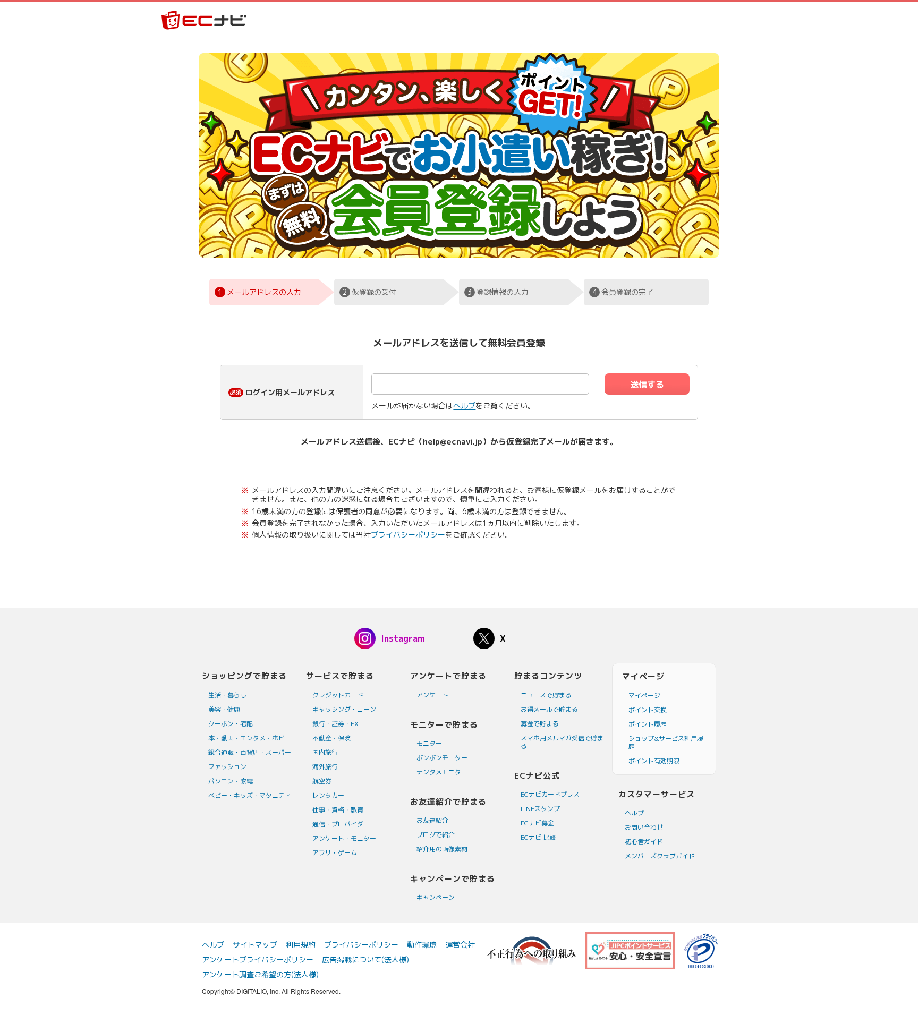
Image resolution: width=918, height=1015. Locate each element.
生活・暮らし (227, 695)
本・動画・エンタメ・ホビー (249, 738)
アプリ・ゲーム (334, 852)
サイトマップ (255, 945)
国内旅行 (325, 752)
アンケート (432, 695)
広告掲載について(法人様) (365, 959)
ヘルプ (464, 405)
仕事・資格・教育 (337, 809)
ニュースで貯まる (546, 695)
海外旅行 (325, 766)
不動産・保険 (331, 738)
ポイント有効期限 (653, 760)
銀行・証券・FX (335, 723)
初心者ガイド (644, 841)
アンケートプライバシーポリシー (257, 959)
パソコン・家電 (230, 781)
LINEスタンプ (540, 808)
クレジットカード (337, 695)
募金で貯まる (540, 723)
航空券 (322, 781)
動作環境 (422, 945)
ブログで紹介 (435, 834)
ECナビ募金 (537, 823)
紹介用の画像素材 (442, 849)
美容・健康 (224, 709)
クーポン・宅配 (230, 723)
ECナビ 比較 (538, 837)
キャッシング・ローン (344, 709)
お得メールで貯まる (549, 709)
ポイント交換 (647, 709)
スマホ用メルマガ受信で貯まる (562, 741)
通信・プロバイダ (337, 824)
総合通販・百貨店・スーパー (249, 752)
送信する (647, 384)
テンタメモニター (442, 772)
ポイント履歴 (647, 724)
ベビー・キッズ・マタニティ (249, 795)
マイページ (644, 695)
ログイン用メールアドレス (290, 392)
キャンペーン (435, 897)
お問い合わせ (644, 827)
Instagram (403, 638)
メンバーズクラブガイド (660, 855)
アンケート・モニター (344, 838)
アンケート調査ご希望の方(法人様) (260, 974)
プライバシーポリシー (408, 535)
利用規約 (301, 945)
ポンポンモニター (442, 757)
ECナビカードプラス (550, 794)
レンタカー (328, 795)
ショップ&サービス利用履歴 (665, 742)
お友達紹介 (432, 820)
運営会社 (460, 945)
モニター (429, 743)
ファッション (227, 766)
